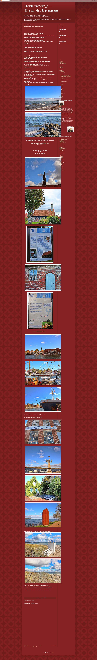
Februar (62, 92)
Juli (61, 85)
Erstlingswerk (62, 141)
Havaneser (61, 151)
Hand (61, 149)
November (62, 72)
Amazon (61, 62)
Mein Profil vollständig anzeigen (64, 123)
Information (61, 154)
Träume (61, 166)
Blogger (53, 652)
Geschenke (61, 146)
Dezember (62, 71)
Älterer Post (54, 645)
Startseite (40, 645)
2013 (61, 70)
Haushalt (61, 150)
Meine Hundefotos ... (63, 63)
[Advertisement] (39, 636)
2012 (61, 95)
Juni (61, 86)
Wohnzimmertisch (62, 170)
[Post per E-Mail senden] (45, 597)
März (62, 90)
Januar (62, 93)
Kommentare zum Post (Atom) (32, 646)
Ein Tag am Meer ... (64, 81)
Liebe (61, 158)
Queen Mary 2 (62, 162)
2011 (61, 96)
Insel (60, 155)
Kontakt (61, 156)
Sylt (60, 165)
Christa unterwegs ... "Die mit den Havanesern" (41, 7)
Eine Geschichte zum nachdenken (66, 76)
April (62, 89)
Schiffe (61, 163)
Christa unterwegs (63, 139)
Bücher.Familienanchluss (64, 138)
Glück (61, 147)
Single (61, 164)
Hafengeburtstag (62, 148)
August (62, 84)
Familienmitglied (62, 142)
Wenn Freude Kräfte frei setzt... (65, 75)
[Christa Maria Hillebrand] (59, 44)
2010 (61, 97)
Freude (61, 143)
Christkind (61, 140)
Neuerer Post (26, 645)
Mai (61, 88)
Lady (61, 157)
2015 (61, 67)
